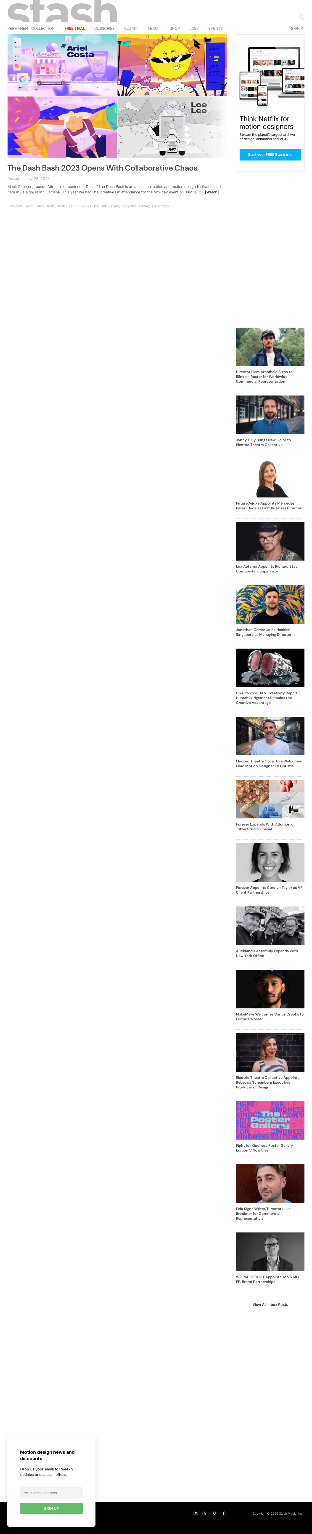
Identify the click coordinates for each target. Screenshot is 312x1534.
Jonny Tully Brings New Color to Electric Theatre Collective (263, 442)
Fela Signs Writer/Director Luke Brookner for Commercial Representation (263, 1213)
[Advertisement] (117, 257)
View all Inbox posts (270, 1304)
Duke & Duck (88, 206)
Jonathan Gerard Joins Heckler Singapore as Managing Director (263, 632)
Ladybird (129, 206)
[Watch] (212, 192)
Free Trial (75, 28)
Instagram (195, 1513)
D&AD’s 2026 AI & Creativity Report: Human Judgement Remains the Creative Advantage (267, 698)
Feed (28, 206)
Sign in (297, 28)
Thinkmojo (160, 206)
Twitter (204, 1513)
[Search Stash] (300, 17)
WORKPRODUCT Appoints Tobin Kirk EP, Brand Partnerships (267, 1279)
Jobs (194, 28)
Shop (175, 28)
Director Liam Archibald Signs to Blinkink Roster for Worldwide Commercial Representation (264, 376)
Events (215, 28)
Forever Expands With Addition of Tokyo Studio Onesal (265, 826)
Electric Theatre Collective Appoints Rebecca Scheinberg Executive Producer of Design (267, 1082)
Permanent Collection (31, 28)
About (154, 28)
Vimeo (214, 1513)
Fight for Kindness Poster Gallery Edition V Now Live (264, 1148)
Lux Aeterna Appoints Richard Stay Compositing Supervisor (266, 569)
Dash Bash (65, 206)
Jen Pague (110, 206)
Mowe (144, 206)
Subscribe (105, 28)
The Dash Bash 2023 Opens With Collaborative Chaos (103, 168)
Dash (49, 206)
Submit (131, 28)
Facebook (223, 1513)
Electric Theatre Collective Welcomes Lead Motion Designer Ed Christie (269, 763)
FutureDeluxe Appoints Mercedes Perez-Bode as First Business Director (268, 505)
